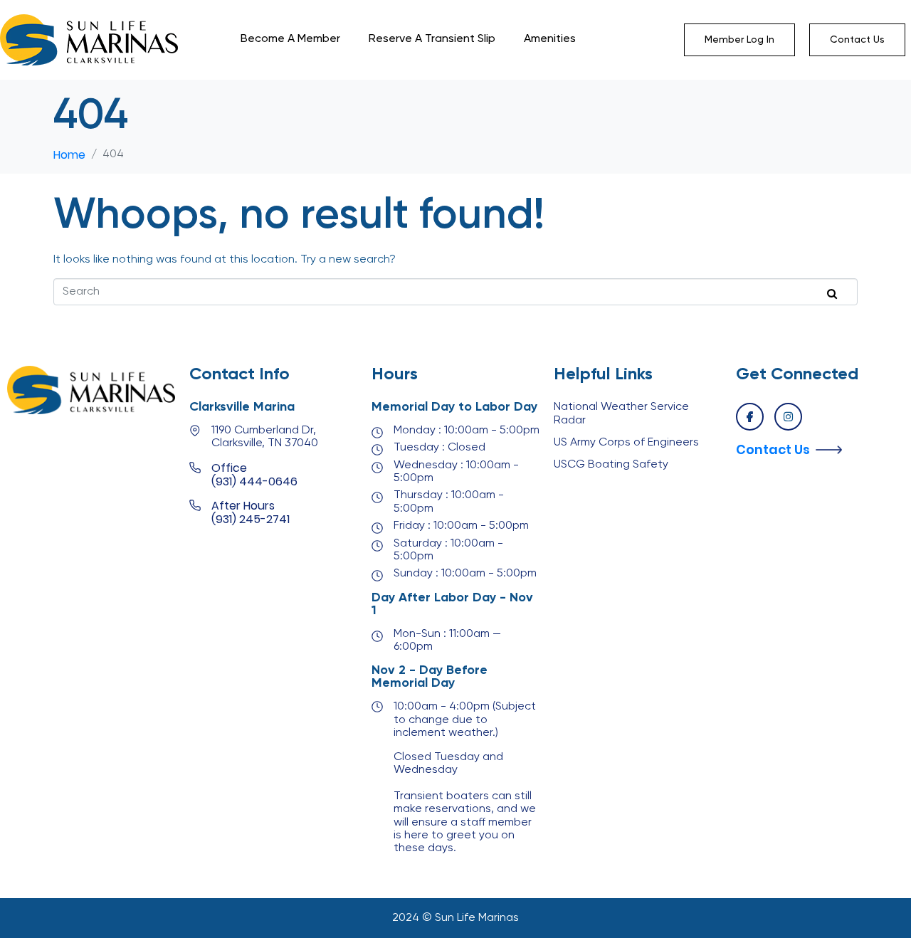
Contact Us (773, 449)
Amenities (550, 39)
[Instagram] (788, 417)
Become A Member (290, 39)
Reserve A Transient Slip (432, 39)
